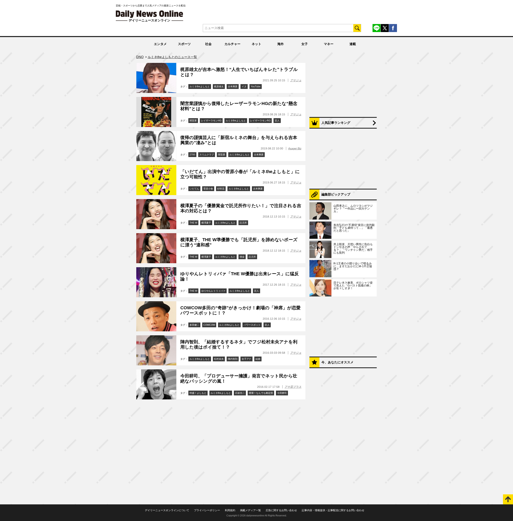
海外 (280, 44)
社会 (208, 44)
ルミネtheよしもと (200, 86)
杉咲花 (220, 188)
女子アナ (246, 359)
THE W (193, 222)
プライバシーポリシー (207, 510)
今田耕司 (282, 393)
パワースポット (252, 324)
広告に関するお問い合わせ (281, 510)
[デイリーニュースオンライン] (149, 14)
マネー (328, 44)
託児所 (243, 222)
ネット (256, 44)
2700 (192, 154)
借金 (242, 256)
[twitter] (385, 28)
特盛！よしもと (198, 393)
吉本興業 (232, 86)
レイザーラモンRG (260, 120)
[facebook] (393, 28)
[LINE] (377, 28)
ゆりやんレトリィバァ (213, 290)
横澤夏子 (206, 222)
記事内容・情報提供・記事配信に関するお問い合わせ (333, 510)
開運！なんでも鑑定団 (261, 393)
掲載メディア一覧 (250, 510)
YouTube (256, 86)
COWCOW (209, 324)
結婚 (257, 359)
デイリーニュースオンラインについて (167, 510)
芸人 (277, 120)
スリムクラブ (206, 154)
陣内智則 (232, 359)
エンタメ (160, 44)
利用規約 (230, 510)
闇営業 (193, 120)
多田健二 (194, 324)
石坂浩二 (240, 393)
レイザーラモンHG (211, 120)
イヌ (244, 86)
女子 (304, 44)
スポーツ (184, 44)
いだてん (194, 188)
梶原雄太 (219, 86)
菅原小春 (208, 188)
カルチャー (232, 44)
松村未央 (219, 359)
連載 (352, 44)
